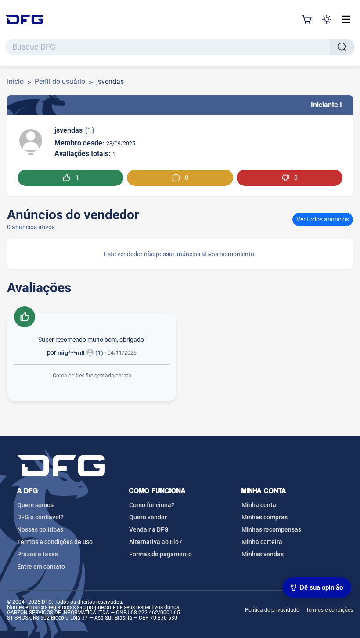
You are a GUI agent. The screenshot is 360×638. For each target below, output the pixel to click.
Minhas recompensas (271, 529)
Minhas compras (264, 517)
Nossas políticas (40, 529)
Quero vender (148, 517)
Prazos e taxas (37, 554)
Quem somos (35, 504)
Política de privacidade (272, 610)
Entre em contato (41, 566)
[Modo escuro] (326, 19)
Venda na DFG (149, 529)
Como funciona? (151, 504)
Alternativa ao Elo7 (155, 541)
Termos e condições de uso (55, 541)
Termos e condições (329, 610)
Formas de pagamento (160, 554)
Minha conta (258, 504)
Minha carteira (261, 541)
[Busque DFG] (342, 47)
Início (15, 81)
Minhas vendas (262, 554)
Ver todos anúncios (322, 219)
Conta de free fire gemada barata (92, 376)
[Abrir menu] (346, 19)
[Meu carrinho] (307, 19)
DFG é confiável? (40, 517)
